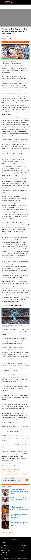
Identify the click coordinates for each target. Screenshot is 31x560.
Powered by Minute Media (12, 558)
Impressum (22, 543)
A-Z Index (21, 550)
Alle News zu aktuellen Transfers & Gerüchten (15, 474)
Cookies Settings (6, 555)
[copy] (11, 39)
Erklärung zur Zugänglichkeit (5, 551)
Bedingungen (5, 545)
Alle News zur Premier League (10, 472)
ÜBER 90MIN (4, 543)
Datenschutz (5, 548)
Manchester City (9, 532)
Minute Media (23, 548)
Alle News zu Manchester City (10, 469)
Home (3, 532)
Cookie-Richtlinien (24, 545)
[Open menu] (2, 2)
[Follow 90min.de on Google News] (27, 480)
